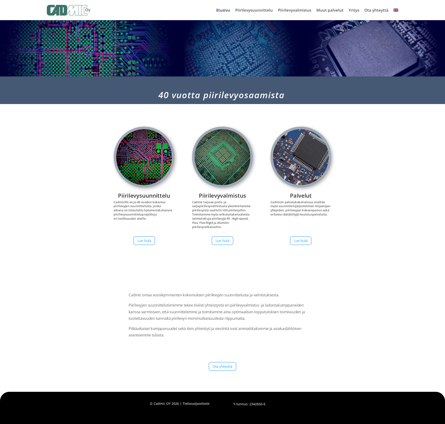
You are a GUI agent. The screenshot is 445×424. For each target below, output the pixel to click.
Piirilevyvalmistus (294, 10)
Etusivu (223, 10)
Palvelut (301, 195)
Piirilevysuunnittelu (254, 10)
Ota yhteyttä (376, 10)
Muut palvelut (329, 10)
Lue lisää (144, 240)
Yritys (354, 10)
